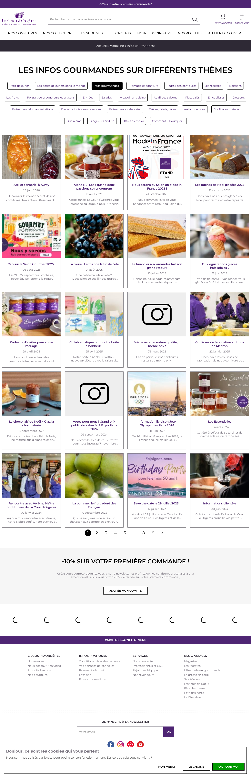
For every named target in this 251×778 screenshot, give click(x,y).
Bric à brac (74, 121)
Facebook (110, 744)
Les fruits (12, 97)
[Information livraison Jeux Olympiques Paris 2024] (157, 394)
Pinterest (130, 744)
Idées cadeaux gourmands (202, 670)
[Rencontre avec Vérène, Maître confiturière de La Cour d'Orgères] (31, 476)
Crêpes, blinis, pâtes (162, 109)
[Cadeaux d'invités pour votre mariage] (31, 314)
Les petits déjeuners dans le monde (61, 86)
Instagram (120, 744)
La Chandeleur (194, 697)
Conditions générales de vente (99, 661)
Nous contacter (143, 661)
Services (140, 656)
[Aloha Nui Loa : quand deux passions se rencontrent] (94, 157)
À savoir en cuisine (133, 97)
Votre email (87, 732)
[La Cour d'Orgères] (19, 24)
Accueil (101, 46)
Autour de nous (194, 109)
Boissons (235, 86)
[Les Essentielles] (219, 394)
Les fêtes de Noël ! (196, 684)
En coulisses (216, 97)
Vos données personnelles (96, 666)
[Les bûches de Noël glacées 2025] (219, 157)
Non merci (166, 766)
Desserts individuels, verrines (81, 109)
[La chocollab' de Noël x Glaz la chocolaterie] (31, 394)
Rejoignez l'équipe (145, 670)
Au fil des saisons (165, 97)
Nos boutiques (37, 675)
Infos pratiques (93, 656)
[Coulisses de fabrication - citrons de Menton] (219, 314)
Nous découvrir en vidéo (44, 666)
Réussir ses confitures (181, 86)
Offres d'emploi (133, 121)
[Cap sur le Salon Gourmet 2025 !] (31, 236)
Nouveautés (36, 661)
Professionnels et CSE (148, 666)
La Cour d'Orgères (44, 656)
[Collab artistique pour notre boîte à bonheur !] (94, 314)
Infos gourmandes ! (107, 86)
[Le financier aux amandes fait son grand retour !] (157, 236)
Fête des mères (194, 688)
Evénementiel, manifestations (32, 109)
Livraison (85, 675)
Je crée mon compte (125, 590)
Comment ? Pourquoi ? (168, 121)
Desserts (239, 97)
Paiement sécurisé (91, 670)
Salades (106, 97)
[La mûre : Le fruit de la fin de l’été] (94, 236)
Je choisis (196, 766)
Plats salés (192, 97)
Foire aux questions (92, 679)
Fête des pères (194, 693)
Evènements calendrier (125, 109)
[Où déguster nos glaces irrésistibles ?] (219, 236)
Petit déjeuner (19, 86)
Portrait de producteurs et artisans (51, 97)
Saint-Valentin (193, 679)
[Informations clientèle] (219, 476)
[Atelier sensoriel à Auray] (31, 157)
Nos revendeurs (143, 675)
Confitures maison (226, 109)
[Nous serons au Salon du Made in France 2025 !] (157, 157)
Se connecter (223, 23)
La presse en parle (196, 675)
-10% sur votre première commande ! (125, 561)
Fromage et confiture (143, 86)
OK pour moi (228, 766)
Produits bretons (39, 670)
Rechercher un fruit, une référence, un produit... (82, 19)
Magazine (117, 46)
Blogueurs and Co (102, 121)
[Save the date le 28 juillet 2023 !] (157, 476)
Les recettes (213, 86)
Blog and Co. (195, 656)
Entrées (88, 97)
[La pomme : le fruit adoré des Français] (94, 476)
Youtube (140, 744)
